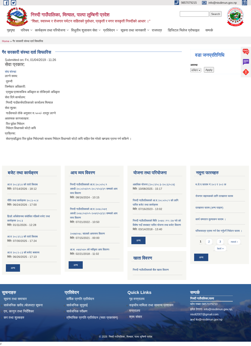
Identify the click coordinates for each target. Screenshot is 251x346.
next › (234, 241)
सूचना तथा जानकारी (133, 30)
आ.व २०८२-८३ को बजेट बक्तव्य (23, 252)
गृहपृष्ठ (11, 30)
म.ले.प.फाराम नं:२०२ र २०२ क (211, 184)
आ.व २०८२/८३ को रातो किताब (22, 236)
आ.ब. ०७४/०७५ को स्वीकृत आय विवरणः (90, 249)
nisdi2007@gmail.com (204, 314)
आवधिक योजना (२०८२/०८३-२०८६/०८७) (154, 184)
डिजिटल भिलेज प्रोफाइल (183, 30)
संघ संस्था (10, 71)
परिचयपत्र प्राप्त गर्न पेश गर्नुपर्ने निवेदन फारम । (219, 230)
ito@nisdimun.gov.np (209, 319)
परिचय (25, 30)
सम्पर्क (209, 30)
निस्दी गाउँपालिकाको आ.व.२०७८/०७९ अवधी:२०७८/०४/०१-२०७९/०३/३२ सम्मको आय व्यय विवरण (93, 213)
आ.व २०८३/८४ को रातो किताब (22, 184)
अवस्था (193, 64)
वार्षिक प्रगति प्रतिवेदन (80, 299)
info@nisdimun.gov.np (218, 309)
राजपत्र (157, 30)
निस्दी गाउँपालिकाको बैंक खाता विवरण (151, 269)
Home (5, 41)
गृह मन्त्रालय (136, 299)
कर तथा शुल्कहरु (14, 317)
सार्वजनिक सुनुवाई (77, 305)
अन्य (13, 268)
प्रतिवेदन (109, 30)
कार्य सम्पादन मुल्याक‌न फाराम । (211, 219)
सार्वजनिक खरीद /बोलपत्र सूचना (23, 305)
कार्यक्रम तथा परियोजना (50, 30)
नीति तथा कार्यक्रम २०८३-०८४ (22, 200)
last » (220, 248)
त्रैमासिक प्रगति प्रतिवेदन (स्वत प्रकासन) (92, 317)
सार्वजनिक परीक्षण (76, 311)
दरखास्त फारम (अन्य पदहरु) (209, 207)
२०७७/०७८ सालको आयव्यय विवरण (87, 233)
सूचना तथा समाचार (15, 299)
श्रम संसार (135, 317)
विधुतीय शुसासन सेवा (84, 30)
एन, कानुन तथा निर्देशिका (19, 311)
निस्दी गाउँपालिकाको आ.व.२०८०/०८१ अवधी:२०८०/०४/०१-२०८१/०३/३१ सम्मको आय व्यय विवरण (93, 189)
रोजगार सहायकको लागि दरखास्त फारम (214, 196)
